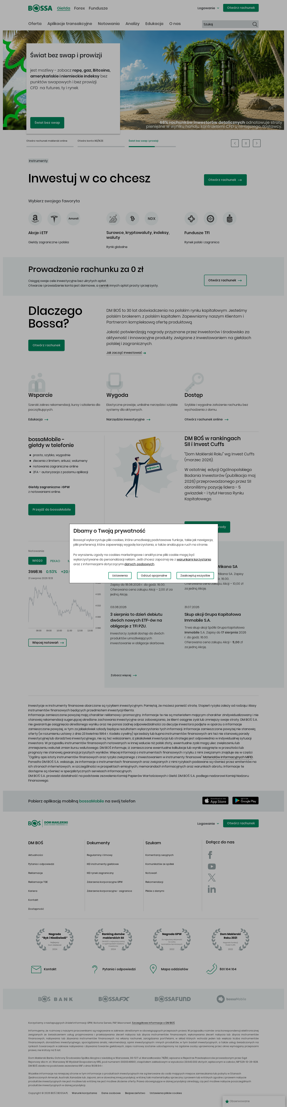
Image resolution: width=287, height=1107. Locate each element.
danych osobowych (139, 564)
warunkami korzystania (194, 559)
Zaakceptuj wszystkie (195, 575)
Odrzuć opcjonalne (154, 575)
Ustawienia (120, 575)
